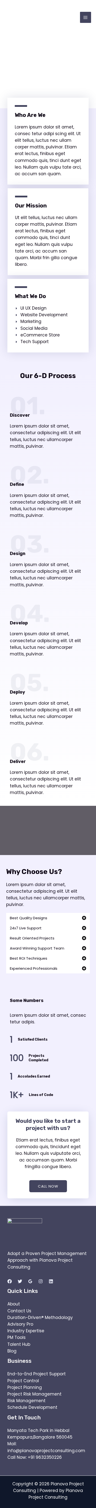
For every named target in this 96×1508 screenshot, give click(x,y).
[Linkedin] (51, 1281)
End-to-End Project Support (36, 1374)
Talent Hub (18, 1344)
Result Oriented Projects (32, 938)
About (13, 1304)
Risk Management (26, 1401)
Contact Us (19, 1311)
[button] (48, 918)
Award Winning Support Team (37, 948)
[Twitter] (20, 1281)
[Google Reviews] (30, 1281)
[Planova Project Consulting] (23, 17)
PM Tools (16, 1337)
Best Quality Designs (28, 918)
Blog (11, 1351)
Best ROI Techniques (28, 958)
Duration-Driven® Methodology (40, 1317)
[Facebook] (9, 1281)
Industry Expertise (25, 1331)
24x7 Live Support (26, 928)
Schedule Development (32, 1407)
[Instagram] (40, 1281)
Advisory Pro (20, 1324)
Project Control (23, 1381)
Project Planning (24, 1387)
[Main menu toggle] (85, 17)
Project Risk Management (34, 1394)
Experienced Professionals (33, 968)
